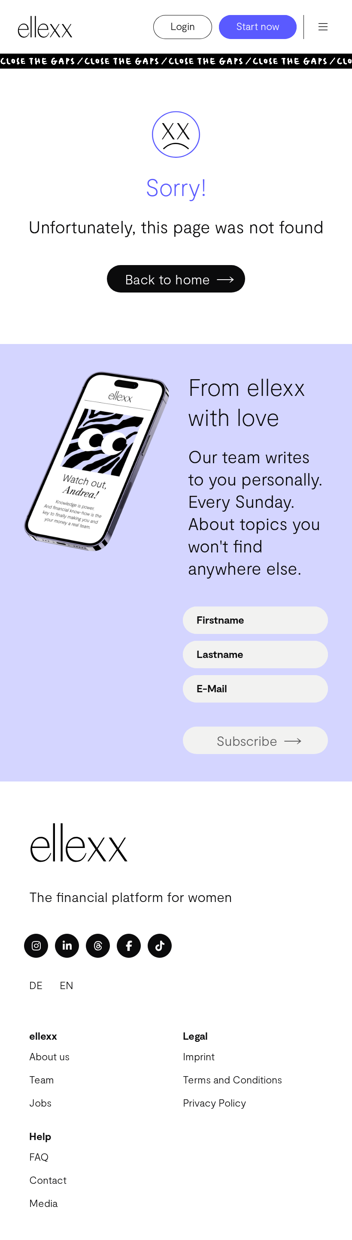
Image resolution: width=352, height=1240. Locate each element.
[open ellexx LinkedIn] (67, 946)
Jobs (40, 1102)
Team (41, 1079)
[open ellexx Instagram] (36, 946)
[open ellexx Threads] (98, 946)
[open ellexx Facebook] (129, 946)
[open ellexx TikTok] (160, 946)
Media (43, 1203)
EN (66, 985)
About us (49, 1056)
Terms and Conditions (232, 1079)
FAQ (39, 1156)
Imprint (199, 1056)
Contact (48, 1180)
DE (35, 985)
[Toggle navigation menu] (323, 27)
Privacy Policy (214, 1102)
